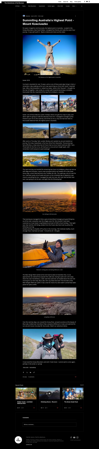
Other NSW (60, 6)
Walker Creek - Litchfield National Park (24, 402)
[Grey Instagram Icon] (77, 437)
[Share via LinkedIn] (30, 372)
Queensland (42, 6)
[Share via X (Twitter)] (27, 372)
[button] (81, 6)
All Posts (17, 6)
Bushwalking (33, 367)
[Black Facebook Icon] (85, 1)
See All (82, 385)
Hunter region (51, 6)
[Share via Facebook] (23, 372)
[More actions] (75, 16)
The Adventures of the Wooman (14, 3)
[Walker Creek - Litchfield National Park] (26, 393)
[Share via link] (34, 372)
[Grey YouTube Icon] (74, 437)
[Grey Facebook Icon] (71, 437)
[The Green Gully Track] (73, 393)
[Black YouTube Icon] (87, 1)
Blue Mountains (32, 6)
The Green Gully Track (71, 402)
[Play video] (49, 344)
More (73, 6)
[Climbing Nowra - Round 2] (49, 393)
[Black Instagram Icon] (89, 1)
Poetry (23, 6)
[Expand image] (31, 103)
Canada (68, 6)
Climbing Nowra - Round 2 (49, 402)
